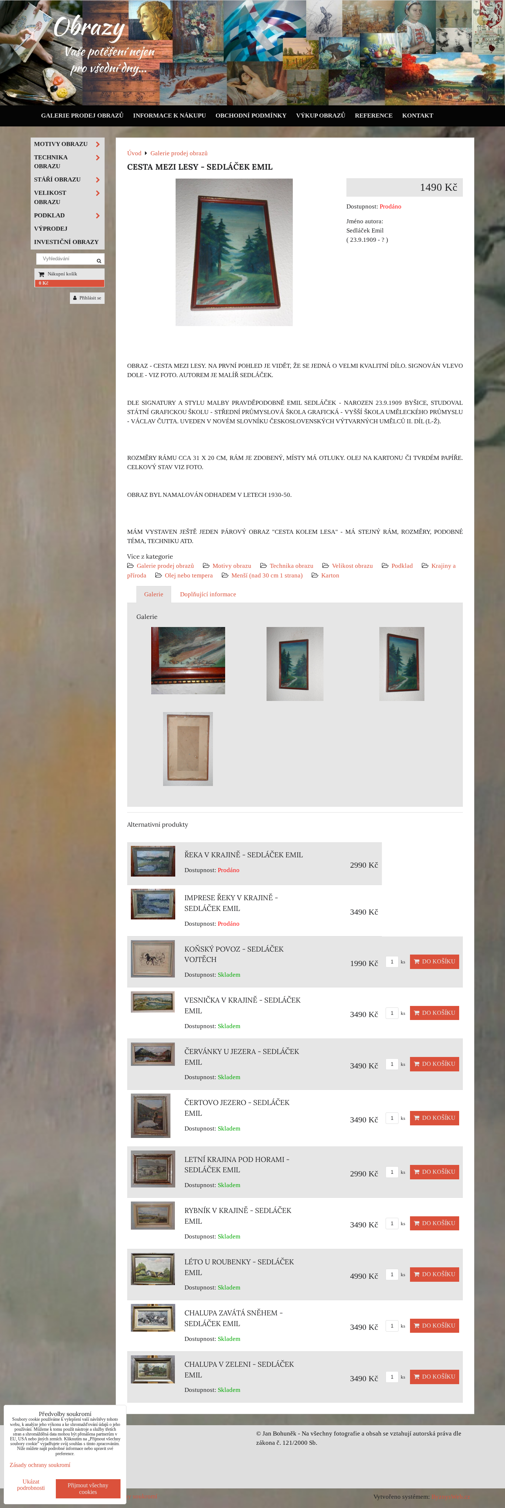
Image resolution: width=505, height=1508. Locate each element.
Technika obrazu (291, 565)
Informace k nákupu (169, 115)
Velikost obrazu (352, 565)
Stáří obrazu (57, 179)
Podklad (402, 565)
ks (402, 962)
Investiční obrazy (66, 241)
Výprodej (51, 228)
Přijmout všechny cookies (88, 1488)
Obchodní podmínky (251, 115)
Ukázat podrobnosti (31, 1484)
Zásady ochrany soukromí (40, 1465)
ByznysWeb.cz (450, 1496)
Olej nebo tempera (189, 575)
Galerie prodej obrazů (82, 115)
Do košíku (437, 961)
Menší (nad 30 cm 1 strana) (267, 575)
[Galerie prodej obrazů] (252, 103)
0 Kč (43, 283)
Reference (374, 115)
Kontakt (417, 115)
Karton (330, 575)
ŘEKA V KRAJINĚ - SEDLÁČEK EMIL (243, 854)
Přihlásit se (89, 298)
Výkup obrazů (320, 115)
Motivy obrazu (232, 565)
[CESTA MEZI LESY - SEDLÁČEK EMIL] (234, 254)
